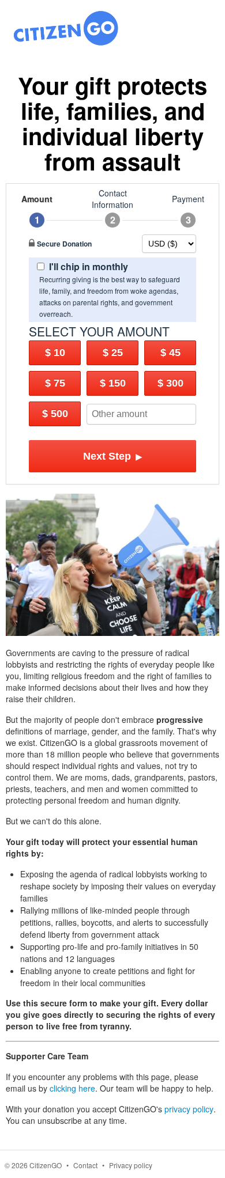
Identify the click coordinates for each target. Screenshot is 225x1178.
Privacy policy (130, 1165)
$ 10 (55, 352)
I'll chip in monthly (88, 266)
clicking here (72, 1088)
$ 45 (170, 352)
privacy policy (188, 1109)
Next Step (112, 456)
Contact (85, 1165)
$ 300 (170, 383)
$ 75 (55, 383)
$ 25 (113, 352)
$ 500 (55, 413)
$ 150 (113, 383)
